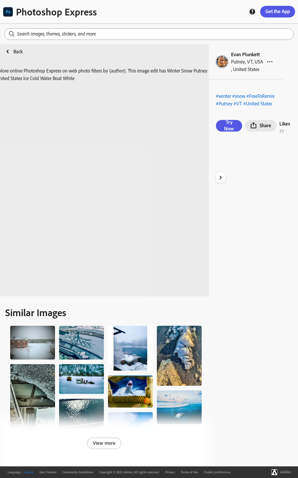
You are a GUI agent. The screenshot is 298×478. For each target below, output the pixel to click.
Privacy (170, 472)
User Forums (47, 472)
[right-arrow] (221, 177)
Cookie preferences (217, 472)
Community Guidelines (77, 472)
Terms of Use (189, 472)
